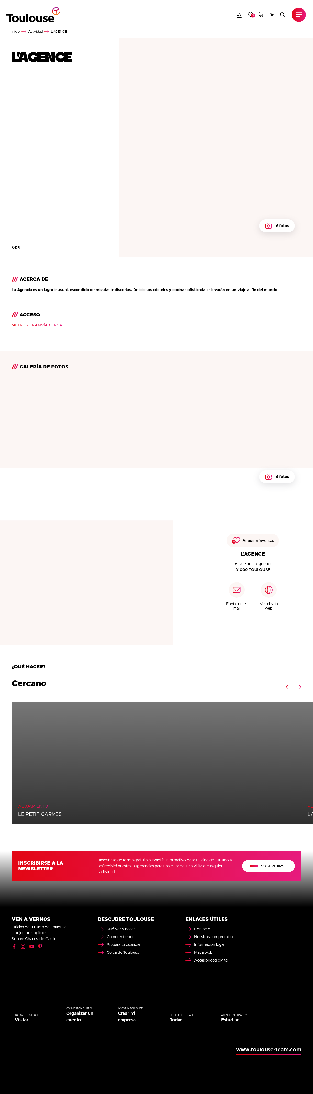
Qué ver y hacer (121, 929)
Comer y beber (120, 937)
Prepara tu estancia (123, 945)
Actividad (35, 31)
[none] (239, 14)
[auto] (272, 14)
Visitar (21, 1020)
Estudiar (230, 1020)
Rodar (175, 1020)
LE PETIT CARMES (40, 814)
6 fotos (282, 226)
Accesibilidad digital (211, 960)
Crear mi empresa (127, 1016)
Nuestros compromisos (214, 937)
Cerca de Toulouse (123, 952)
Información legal (209, 945)
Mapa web (203, 952)
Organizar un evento (79, 1016)
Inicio (16, 31)
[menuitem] (239, 14)
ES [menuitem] (239, 14)
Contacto (202, 929)
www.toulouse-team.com (268, 1049)
